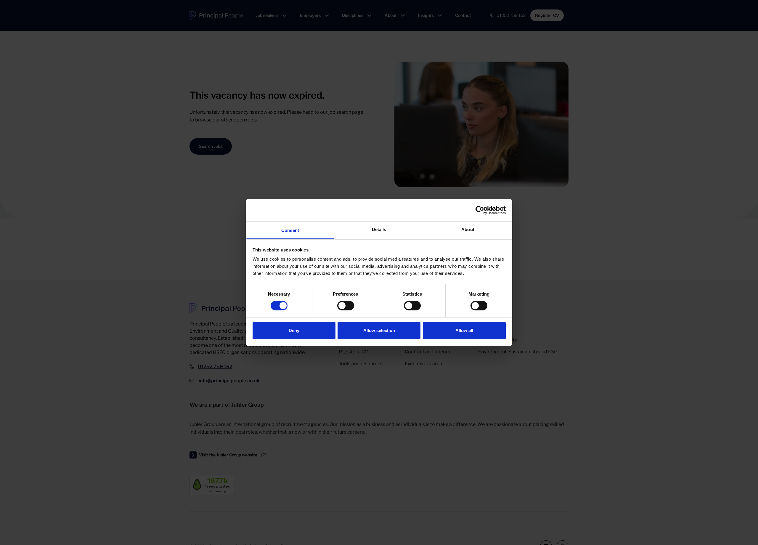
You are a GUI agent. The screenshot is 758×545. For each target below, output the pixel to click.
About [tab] (467, 229)
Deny (294, 330)
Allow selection (379, 330)
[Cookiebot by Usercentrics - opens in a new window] (480, 210)
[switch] (345, 305)
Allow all (464, 330)
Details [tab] (379, 229)
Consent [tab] (290, 230)
